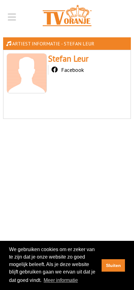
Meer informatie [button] (61, 280)
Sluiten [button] (113, 265)
